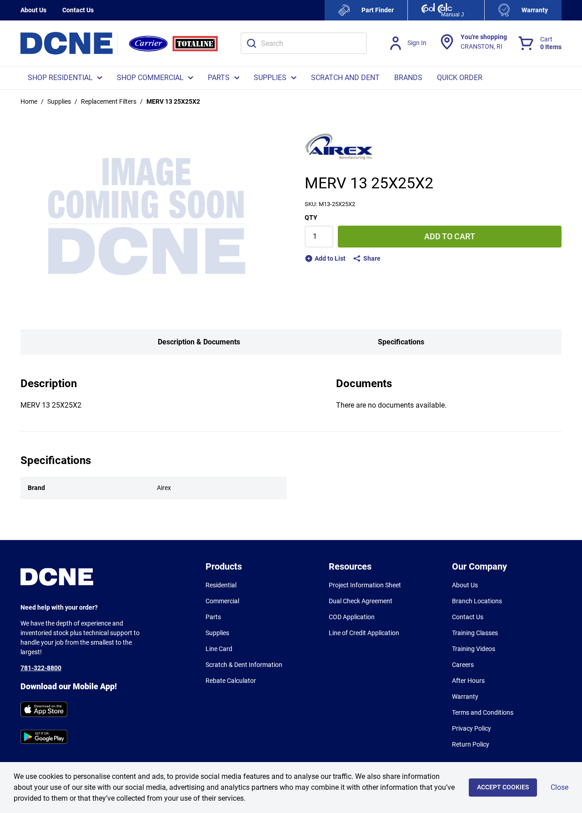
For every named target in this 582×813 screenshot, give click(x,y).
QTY (311, 217)
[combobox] (304, 43)
